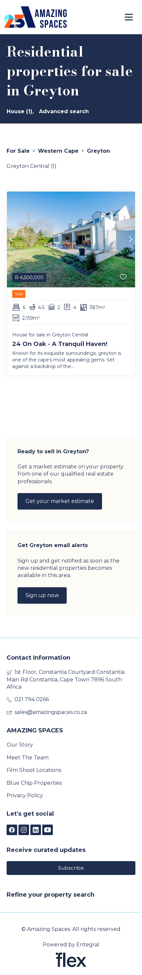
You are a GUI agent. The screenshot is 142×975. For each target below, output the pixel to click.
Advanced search (64, 111)
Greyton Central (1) (31, 166)
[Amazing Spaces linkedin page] (35, 830)
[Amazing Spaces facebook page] (12, 830)
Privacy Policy (25, 795)
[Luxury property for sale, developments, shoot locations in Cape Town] (35, 17)
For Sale (18, 151)
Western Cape (58, 151)
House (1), (20, 111)
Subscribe (71, 868)
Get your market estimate (59, 501)
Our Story (20, 745)
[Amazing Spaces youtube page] (47, 830)
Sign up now (42, 595)
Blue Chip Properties (34, 783)
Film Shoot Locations (34, 770)
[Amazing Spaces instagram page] (23, 830)
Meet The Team (28, 757)
